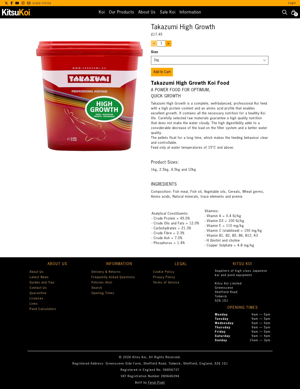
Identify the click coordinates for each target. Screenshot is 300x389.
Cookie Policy (163, 272)
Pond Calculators (43, 309)
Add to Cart (161, 72)
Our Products (121, 12)
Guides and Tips (42, 282)
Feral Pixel (156, 382)
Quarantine (38, 293)
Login (292, 3)
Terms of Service (166, 282)
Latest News (39, 277)
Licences (36, 298)
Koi (102, 12)
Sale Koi (168, 12)
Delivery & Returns (106, 272)
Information (190, 12)
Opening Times (102, 293)
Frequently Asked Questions (113, 277)
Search (96, 287)
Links (34, 303)
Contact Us (38, 287)
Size (154, 52)
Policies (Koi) (101, 282)
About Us (147, 12)
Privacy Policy (164, 277)
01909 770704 (41, 3)
